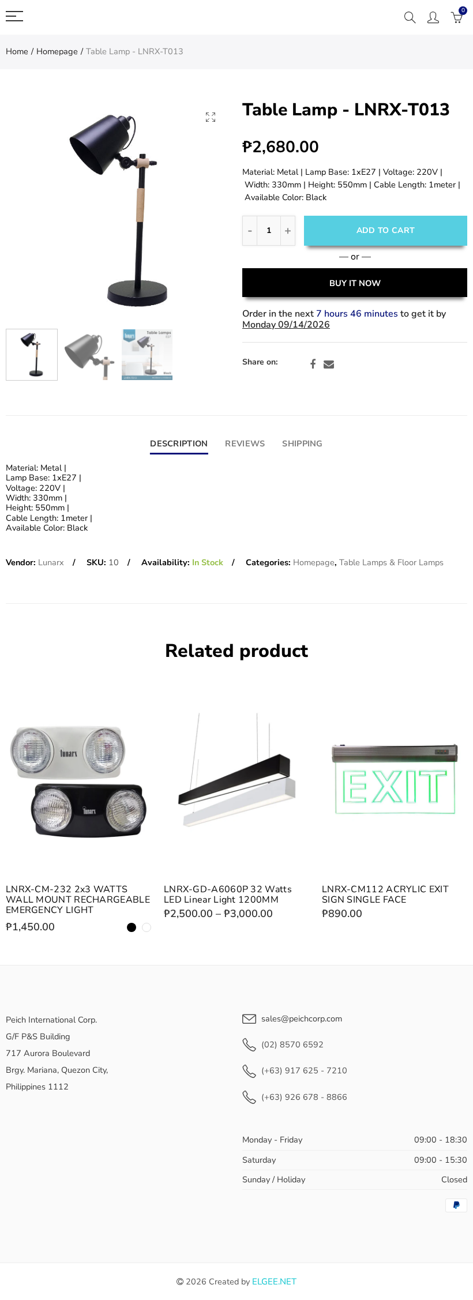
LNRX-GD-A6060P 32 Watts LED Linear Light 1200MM (228, 894)
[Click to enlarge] (210, 117)
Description (179, 443)
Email (329, 364)
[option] (118, 210)
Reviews (245, 443)
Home (17, 51)
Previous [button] (36, 210)
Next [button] (200, 210)
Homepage (57, 51)
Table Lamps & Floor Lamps (391, 562)
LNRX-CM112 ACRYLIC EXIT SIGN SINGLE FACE (385, 894)
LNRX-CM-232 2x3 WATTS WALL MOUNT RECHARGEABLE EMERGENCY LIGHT (78, 899)
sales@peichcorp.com (301, 1018)
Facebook (313, 364)
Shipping (302, 443)
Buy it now (355, 283)
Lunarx (51, 562)
